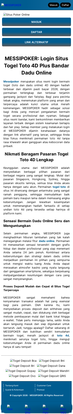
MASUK (36, 22)
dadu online (46, 241)
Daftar (65, 5)
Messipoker (11, 81)
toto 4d (63, 335)
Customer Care (44, 385)
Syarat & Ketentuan (14, 389)
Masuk (54, 5)
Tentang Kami (11, 385)
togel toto (59, 186)
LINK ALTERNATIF (36, 42)
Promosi (40, 389)
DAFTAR (36, 32)
